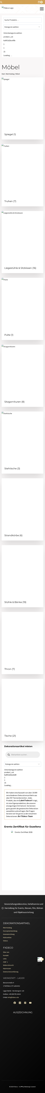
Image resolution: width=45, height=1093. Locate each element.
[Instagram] (20, 1003)
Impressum (7, 968)
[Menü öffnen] (41, 9)
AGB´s (5, 962)
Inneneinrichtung (9, 934)
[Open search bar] (1, 2)
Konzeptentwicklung (10, 931)
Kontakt (6, 955)
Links (5, 959)
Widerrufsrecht (8, 965)
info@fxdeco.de (13, 997)
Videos (5, 941)
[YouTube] (30, 1003)
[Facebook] (14, 1003)
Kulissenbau (7, 937)
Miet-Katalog (7, 928)
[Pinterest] (25, 1003)
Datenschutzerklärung (10, 972)
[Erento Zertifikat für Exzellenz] (22, 842)
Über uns (6, 952)
